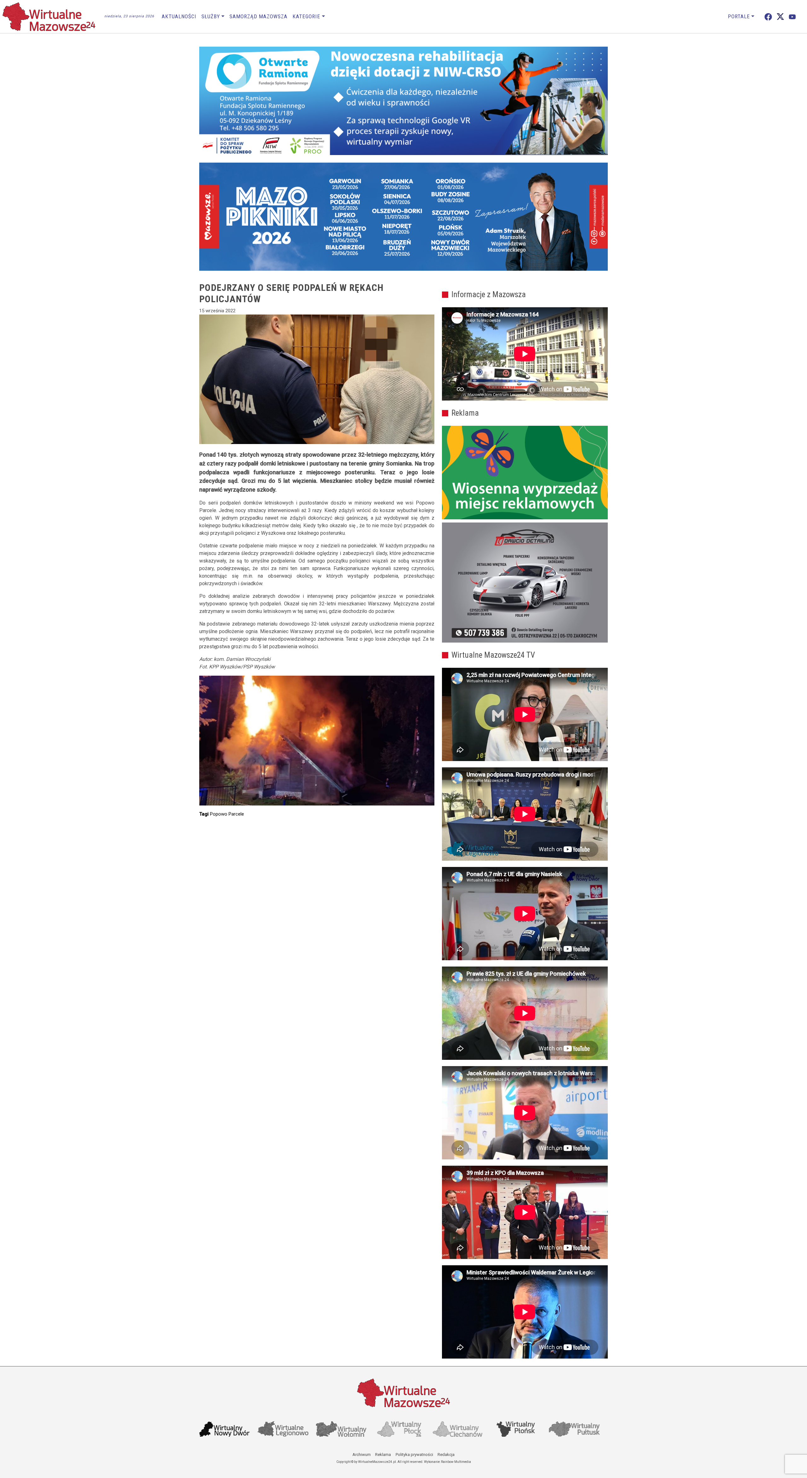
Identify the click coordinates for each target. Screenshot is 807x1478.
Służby (210, 16)
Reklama (383, 1454)
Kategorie (306, 16)
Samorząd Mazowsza (258, 16)
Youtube (792, 16)
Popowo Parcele (227, 814)
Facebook (768, 16)
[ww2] (525, 472)
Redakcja (446, 1454)
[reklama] (525, 582)
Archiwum (361, 1454)
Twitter (780, 16)
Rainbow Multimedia (456, 1462)
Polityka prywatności (414, 1454)
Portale (739, 16)
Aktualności (179, 16)
